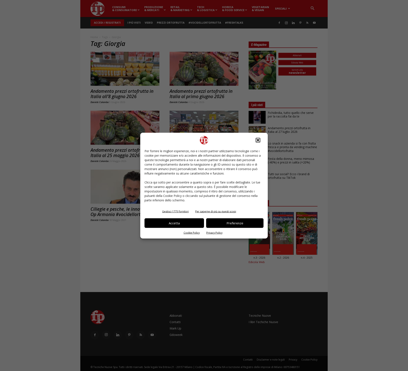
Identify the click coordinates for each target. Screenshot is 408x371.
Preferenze (235, 223)
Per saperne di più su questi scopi (215, 211)
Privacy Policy (214, 232)
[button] (258, 140)
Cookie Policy (192, 232)
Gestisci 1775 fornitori (175, 211)
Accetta (174, 223)
